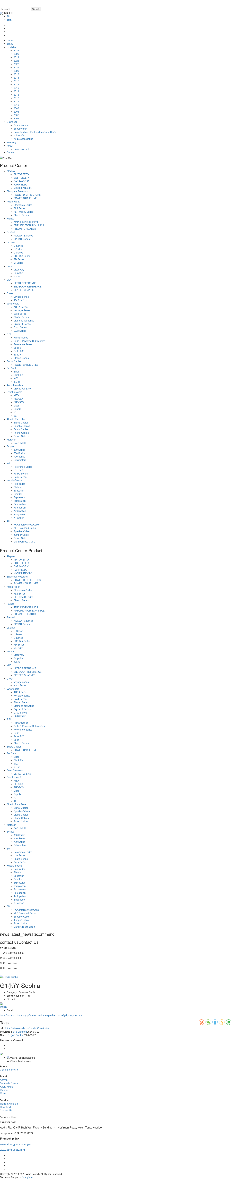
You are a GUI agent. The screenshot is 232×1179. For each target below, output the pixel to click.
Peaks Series (21, 473)
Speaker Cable (22, 531)
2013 (16, 94)
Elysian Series (21, 317)
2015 (16, 87)
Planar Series (21, 337)
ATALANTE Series (23, 235)
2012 (16, 98)
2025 (16, 53)
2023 (16, 60)
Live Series (19, 470)
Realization (19, 483)
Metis (16, 405)
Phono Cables (21, 432)
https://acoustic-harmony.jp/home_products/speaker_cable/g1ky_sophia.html (41, 1015)
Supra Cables (14, 361)
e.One (17, 381)
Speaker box (20, 128)
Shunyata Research (17, 191)
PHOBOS (19, 402)
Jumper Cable (21, 534)
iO (15, 412)
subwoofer (19, 135)
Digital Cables (21, 429)
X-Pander (19, 517)
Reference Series (23, 344)
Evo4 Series (20, 313)
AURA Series (21, 307)
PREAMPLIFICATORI (25, 228)
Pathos (10, 218)
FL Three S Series (23, 211)
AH (8, 521)
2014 (16, 91)
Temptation (20, 500)
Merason (11, 439)
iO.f (15, 415)
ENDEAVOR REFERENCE (27, 286)
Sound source (21, 125)
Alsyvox (11, 171)
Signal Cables (21, 422)
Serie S (17, 347)
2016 (16, 84)
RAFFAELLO (20, 184)
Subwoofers (20, 460)
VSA (9, 279)
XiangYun (27, 1177)
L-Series (18, 249)
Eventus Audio (14, 392)
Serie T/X (19, 351)
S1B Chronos (20, 1031)
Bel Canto (12, 368)
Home (10, 40)
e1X (16, 378)
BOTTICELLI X (21, 177)
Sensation (19, 490)
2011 (16, 101)
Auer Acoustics (15, 385)
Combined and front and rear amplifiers (35, 132)
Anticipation (20, 511)
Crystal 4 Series (22, 324)
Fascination (20, 504)
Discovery (19, 269)
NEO (16, 395)
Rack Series (20, 477)
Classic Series (21, 215)
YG (8, 463)
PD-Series (19, 259)
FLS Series (19, 208)
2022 (16, 64)
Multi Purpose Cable (24, 541)
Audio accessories (23, 138)
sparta (17, 276)
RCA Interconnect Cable (27, 524)
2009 (16, 108)
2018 (16, 77)
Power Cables (21, 436)
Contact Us (6, 1110)
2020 (16, 70)
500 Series (19, 453)
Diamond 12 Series (24, 320)
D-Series (18, 245)
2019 (16, 74)
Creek (10, 293)
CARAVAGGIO (21, 181)
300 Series (19, 449)
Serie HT (18, 354)
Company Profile (22, 149)
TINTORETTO (21, 174)
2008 (16, 111)
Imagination (20, 514)
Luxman (11, 242)
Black (16, 371)
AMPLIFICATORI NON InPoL (29, 225)
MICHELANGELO (23, 188)
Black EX (18, 375)
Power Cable (20, 538)
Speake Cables (22, 426)
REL (9, 334)
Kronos (10, 266)
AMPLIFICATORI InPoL (26, 222)
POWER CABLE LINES (26, 198)
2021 (16, 67)
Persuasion (20, 507)
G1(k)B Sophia (15, 1035)
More (3, 1093)
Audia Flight (13, 201)
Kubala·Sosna (14, 480)
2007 (16, 115)
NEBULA (18, 398)
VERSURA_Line (22, 388)
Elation (17, 487)
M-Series (18, 262)
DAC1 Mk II (20, 443)
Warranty (11, 142)
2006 (16, 118)
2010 (16, 104)
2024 (16, 57)
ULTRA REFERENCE (25, 283)
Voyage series (21, 296)
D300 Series (20, 327)
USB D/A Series (22, 256)
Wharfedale (13, 303)
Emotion (18, 494)
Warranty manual (9, 1103)
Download (12, 121)
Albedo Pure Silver (17, 419)
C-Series (18, 252)
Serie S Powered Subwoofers (29, 341)
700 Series (19, 456)
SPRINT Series (22, 239)
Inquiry (3, 1006)
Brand (10, 43)
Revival (11, 232)
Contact (11, 152)
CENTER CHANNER (24, 290)
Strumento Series (23, 205)
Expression (19, 497)
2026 (16, 50)
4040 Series (20, 300)
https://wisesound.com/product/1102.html (27, 1028)
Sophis (17, 409)
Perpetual (19, 273)
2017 (16, 81)
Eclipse (10, 446)
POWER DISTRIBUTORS (27, 194)
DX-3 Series (20, 330)
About (10, 145)
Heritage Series (22, 310)
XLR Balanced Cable (25, 528)
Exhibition (12, 47)
